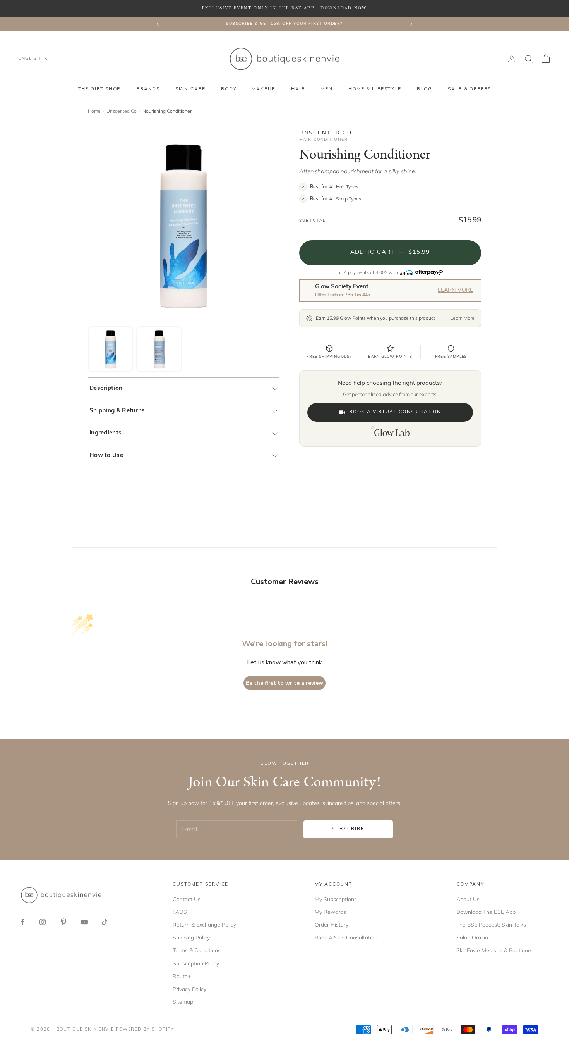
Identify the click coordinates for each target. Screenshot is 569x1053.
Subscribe (348, 829)
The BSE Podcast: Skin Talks (491, 924)
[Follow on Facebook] (22, 922)
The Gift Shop (99, 89)
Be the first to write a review (284, 683)
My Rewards (330, 911)
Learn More (455, 290)
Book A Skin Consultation (346, 937)
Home (94, 111)
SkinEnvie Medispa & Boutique (493, 950)
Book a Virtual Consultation (395, 412)
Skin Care (190, 89)
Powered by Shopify (145, 1029)
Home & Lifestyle (374, 89)
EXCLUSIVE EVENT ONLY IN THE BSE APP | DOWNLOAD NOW (284, 8)
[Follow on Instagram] (42, 922)
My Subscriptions (336, 899)
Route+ (182, 976)
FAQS (180, 911)
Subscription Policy (196, 963)
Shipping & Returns (117, 411)
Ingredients (105, 433)
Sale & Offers (469, 89)
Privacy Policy (189, 989)
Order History (331, 924)
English (30, 59)
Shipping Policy (191, 937)
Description (105, 388)
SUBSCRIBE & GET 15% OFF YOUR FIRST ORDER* (284, 24)
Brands (148, 89)
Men (326, 89)
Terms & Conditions (197, 950)
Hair (298, 89)
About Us (468, 899)
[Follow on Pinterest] (63, 922)
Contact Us (187, 899)
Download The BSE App (486, 911)
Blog (424, 89)
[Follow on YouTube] (84, 922)
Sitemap (183, 1001)
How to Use (106, 455)
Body (228, 89)
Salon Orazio (472, 937)
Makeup (264, 89)
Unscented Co (121, 111)
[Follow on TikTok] (104, 922)
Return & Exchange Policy (204, 924)
